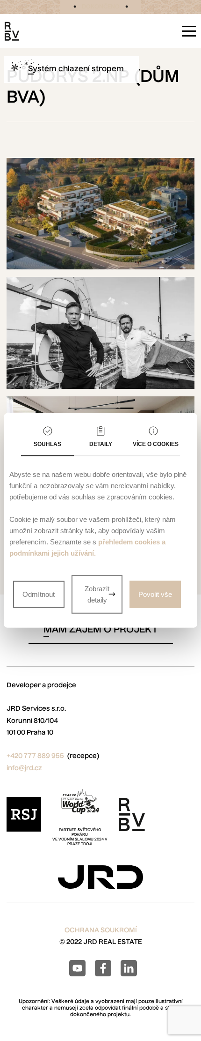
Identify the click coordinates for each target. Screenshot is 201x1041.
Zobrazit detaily (97, 594)
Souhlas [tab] (47, 444)
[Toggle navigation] (188, 30)
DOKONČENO (101, 7)
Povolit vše (155, 594)
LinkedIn (129, 968)
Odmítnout (38, 594)
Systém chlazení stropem (76, 69)
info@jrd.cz (24, 768)
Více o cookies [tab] (156, 444)
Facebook (103, 968)
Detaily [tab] (100, 444)
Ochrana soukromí (101, 930)
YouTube (77, 968)
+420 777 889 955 (35, 756)
